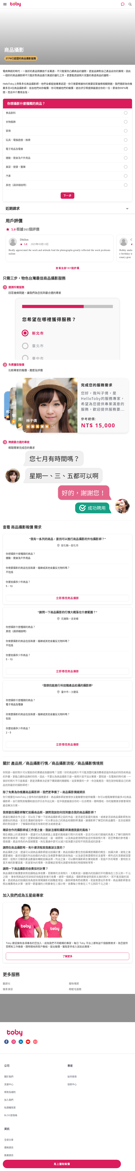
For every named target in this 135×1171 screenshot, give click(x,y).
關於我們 (8, 1076)
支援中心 (8, 1084)
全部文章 (8, 1139)
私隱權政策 (10, 1107)
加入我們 (8, 1099)
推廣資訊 (8, 1155)
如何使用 (72, 1076)
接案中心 (72, 1084)
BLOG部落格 (10, 1115)
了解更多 (67, 956)
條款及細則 (10, 1092)
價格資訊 (8, 1147)
